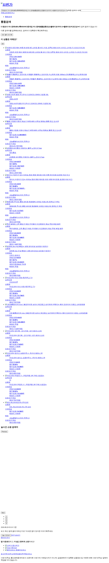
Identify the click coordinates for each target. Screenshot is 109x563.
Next (3, 513)
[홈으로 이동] (7, 4)
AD (3, 44)
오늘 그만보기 (6, 535)
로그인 (3, 554)
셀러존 (20, 554)
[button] (91, 10)
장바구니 (11, 13)
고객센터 (14, 554)
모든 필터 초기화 (7, 35)
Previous (4, 431)
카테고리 (4, 13)
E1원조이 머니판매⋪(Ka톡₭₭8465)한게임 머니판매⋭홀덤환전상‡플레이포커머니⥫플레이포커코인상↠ (34, 10)
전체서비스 (27, 554)
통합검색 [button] (8, 17)
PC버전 (8, 554)
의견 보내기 (15, 535)
